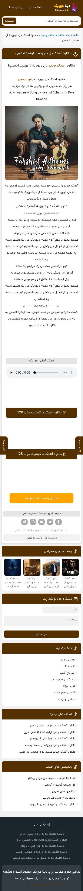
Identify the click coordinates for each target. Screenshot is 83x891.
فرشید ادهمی (26, 79)
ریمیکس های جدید (63, 680)
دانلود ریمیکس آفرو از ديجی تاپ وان (52, 804)
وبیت (27, 884)
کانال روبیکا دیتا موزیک (41, 498)
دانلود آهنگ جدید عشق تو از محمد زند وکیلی (47, 752)
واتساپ (33, 522)
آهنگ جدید (35, 7)
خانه (76, 35)
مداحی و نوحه (66, 699)
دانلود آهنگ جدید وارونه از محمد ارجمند (49, 745)
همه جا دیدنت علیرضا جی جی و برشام (51, 778)
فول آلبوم (69, 686)
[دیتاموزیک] (65, 7)
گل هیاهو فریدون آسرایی (59, 785)
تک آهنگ (64, 35)
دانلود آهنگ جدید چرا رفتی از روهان (52, 739)
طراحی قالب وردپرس (46, 884)
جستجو (9, 21)
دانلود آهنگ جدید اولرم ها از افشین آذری (49, 732)
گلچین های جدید (64, 693)
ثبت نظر (41, 634)
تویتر (50, 522)
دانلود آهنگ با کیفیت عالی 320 (39, 412)
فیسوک (58, 522)
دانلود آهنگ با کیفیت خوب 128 (39, 454)
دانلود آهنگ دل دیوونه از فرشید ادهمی (43, 53)
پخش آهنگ (15, 7)
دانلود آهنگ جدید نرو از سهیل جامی (52, 726)
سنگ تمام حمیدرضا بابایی (59, 798)
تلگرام (24, 522)
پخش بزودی (67, 660)
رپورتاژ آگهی (67, 673)
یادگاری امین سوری (63, 791)
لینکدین (41, 522)
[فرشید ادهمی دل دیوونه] (41, 179)
